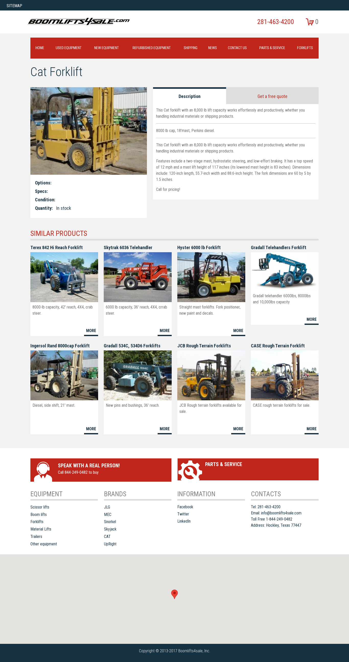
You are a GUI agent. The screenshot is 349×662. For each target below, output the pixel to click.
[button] (174, 594)
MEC (107, 514)
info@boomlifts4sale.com (281, 513)
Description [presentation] (190, 96)
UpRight (110, 544)
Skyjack (110, 529)
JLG (107, 507)
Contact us (237, 48)
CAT (107, 536)
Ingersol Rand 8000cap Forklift (60, 345)
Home (40, 48)
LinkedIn (184, 521)
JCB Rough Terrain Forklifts (204, 345)
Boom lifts (38, 514)
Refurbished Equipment (152, 48)
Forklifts (305, 48)
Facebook (185, 506)
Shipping (190, 48)
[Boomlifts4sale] (78, 21)
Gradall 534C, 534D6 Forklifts (132, 345)
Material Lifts (40, 529)
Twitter (183, 514)
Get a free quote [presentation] (272, 96)
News (212, 48)
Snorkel (110, 521)
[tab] (189, 95)
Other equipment (43, 544)
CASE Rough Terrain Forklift (278, 345)
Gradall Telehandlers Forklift (278, 247)
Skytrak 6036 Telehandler (128, 247)
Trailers (36, 536)
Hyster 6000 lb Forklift (199, 247)
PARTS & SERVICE (272, 48)
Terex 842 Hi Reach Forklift (56, 247)
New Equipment (106, 48)
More (91, 330)
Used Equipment (69, 48)
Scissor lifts (39, 507)
